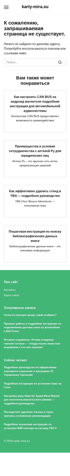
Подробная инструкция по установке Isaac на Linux (32, 385)
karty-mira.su (35, 6)
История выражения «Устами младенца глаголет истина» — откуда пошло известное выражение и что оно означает (32, 343)
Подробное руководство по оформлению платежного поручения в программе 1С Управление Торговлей (30, 371)
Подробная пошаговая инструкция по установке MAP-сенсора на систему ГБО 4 (30, 426)
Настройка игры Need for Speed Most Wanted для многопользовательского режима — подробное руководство (32, 399)
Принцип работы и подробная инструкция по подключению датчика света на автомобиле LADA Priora (32, 327)
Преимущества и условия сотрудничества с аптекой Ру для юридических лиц (35, 151)
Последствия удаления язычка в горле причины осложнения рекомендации (28, 414)
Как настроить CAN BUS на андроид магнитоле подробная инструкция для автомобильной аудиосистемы (35, 103)
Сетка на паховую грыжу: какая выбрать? (30, 315)
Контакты (10, 289)
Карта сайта (11, 295)
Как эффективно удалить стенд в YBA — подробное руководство (35, 193)
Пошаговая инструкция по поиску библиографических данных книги (35, 236)
